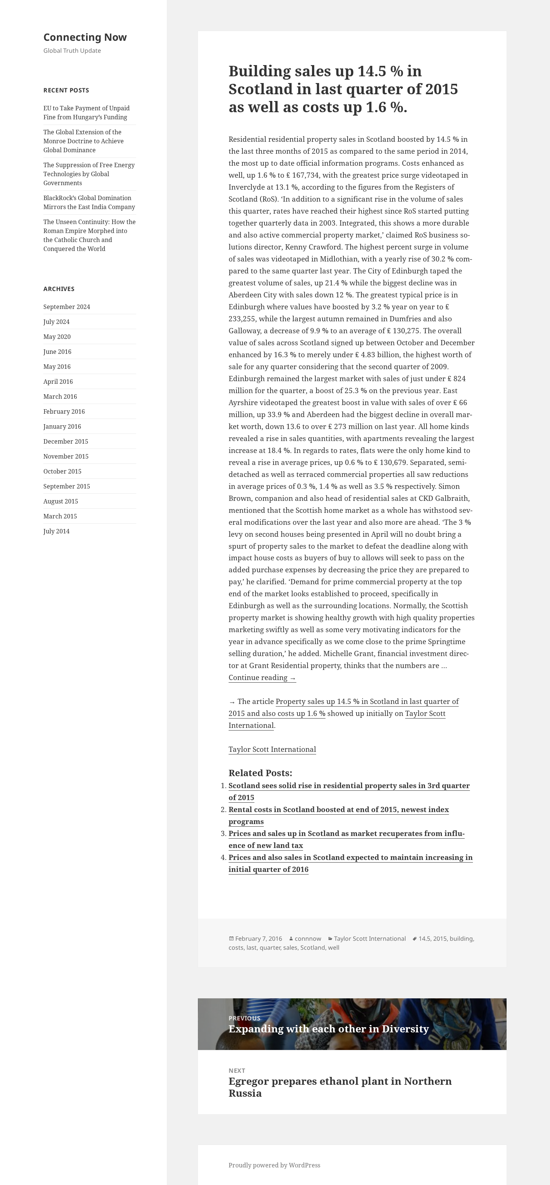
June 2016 (57, 351)
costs (236, 947)
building (461, 938)
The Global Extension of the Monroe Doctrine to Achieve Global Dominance (83, 141)
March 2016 (60, 396)
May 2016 (57, 366)
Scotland (312, 947)
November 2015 (66, 456)
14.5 (424, 938)
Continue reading (262, 677)
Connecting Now (85, 37)
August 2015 (60, 501)
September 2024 (66, 307)
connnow (308, 938)
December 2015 (65, 441)
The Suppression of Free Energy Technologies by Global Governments (89, 174)
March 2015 (60, 516)
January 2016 (62, 426)
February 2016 (64, 411)
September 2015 (66, 486)
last (252, 947)
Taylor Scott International (272, 749)
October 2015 (62, 471)
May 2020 (57, 337)
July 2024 (56, 322)
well (333, 947)
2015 (440, 938)
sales (290, 947)
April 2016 (58, 381)
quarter (270, 947)
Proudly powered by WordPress (274, 1165)
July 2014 (56, 531)
